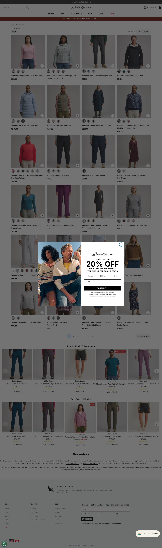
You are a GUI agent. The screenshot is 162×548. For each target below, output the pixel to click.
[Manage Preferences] (4, 544)
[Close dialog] (121, 244)
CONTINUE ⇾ (102, 288)
